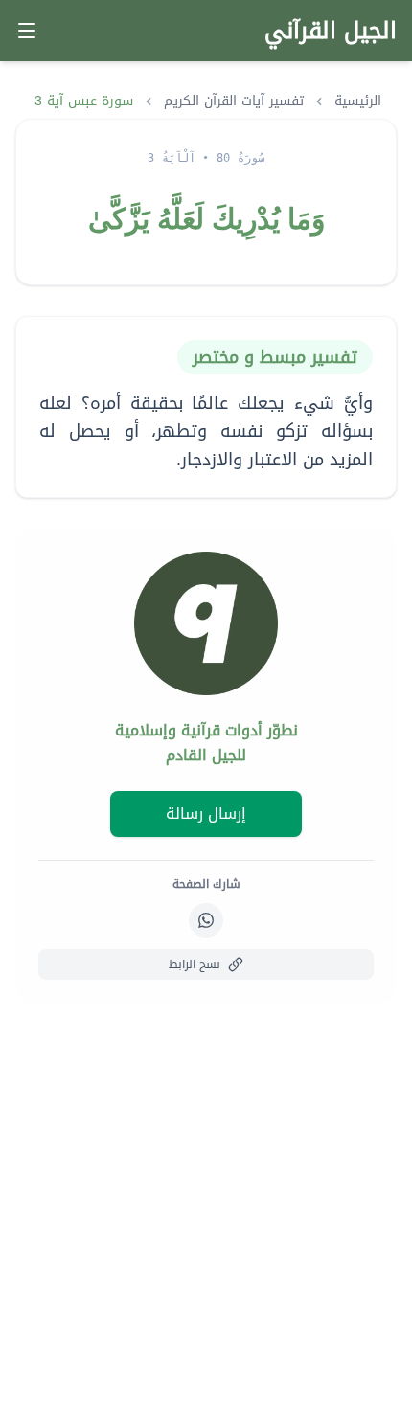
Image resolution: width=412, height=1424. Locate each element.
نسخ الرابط (194, 964)
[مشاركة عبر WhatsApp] (206, 920)
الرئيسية (357, 101)
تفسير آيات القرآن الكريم (234, 101)
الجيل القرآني (330, 30)
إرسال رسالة (206, 813)
